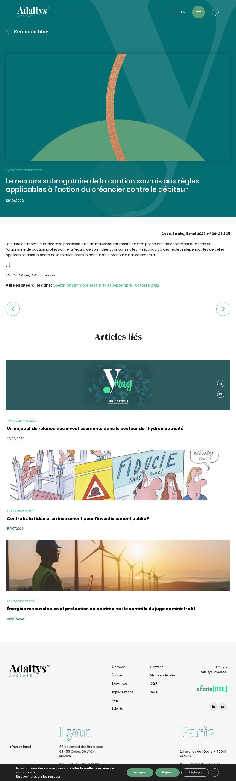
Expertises (119, 683)
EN (183, 12)
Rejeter (167, 772)
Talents (117, 708)
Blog (115, 700)
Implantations (122, 692)
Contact (156, 667)
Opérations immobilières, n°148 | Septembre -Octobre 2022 (106, 285)
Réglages (195, 772)
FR (174, 12)
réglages (54, 777)
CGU (153, 683)
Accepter (140, 772)
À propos (119, 667)
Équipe (117, 675)
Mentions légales (163, 675)
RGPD (154, 692)
